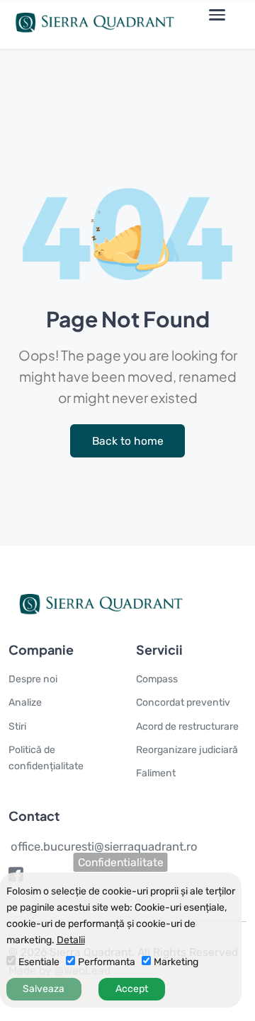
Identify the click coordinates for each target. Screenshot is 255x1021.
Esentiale (39, 962)
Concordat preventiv (183, 702)
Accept (131, 989)
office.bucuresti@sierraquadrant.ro (104, 846)
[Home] (91, 23)
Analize (25, 702)
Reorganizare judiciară (187, 750)
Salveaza (43, 989)
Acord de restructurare (187, 726)
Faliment (156, 773)
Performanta (106, 962)
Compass (157, 679)
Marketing (176, 962)
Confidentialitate (121, 862)
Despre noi (32, 679)
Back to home (128, 441)
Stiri (17, 726)
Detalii (71, 940)
